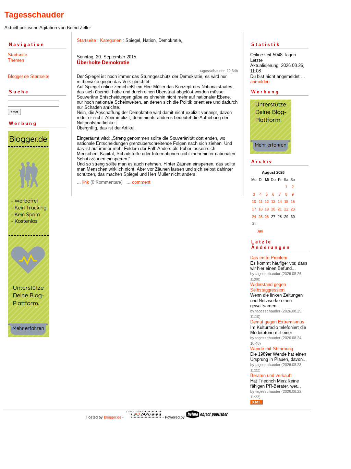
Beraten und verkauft (271, 375)
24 (254, 217)
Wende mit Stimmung (271, 348)
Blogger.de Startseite (28, 76)
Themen (16, 60)
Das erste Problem (268, 257)
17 (254, 209)
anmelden (259, 81)
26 (267, 217)
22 (286, 209)
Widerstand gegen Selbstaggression (268, 287)
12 (267, 201)
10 (254, 201)
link (85, 182)
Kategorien (110, 40)
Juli (260, 231)
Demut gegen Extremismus (277, 321)
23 (293, 209)
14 (280, 201)
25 (260, 217)
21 (280, 209)
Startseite (17, 54)
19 (267, 209)
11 (261, 201)
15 (286, 201)
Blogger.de (112, 417)
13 (273, 201)
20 (273, 209)
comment (141, 182)
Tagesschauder (34, 14)
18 (260, 209)
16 (293, 201)
